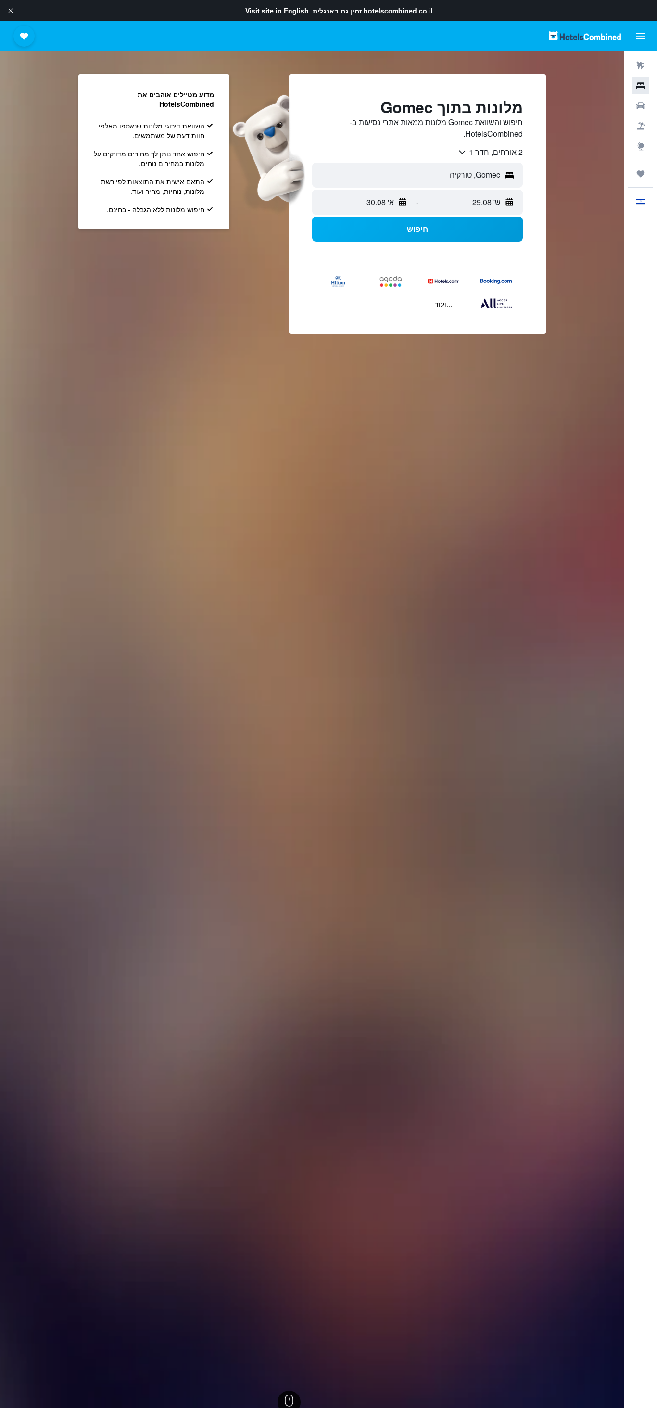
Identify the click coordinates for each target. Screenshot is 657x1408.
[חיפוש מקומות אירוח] (640, 85)
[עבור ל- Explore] (640, 146)
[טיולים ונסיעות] (640, 173)
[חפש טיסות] (640, 65)
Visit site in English (277, 10)
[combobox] (490, 152)
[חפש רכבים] (640, 105)
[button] (10, 10)
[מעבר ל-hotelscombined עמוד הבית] (584, 35)
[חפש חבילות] (640, 126)
